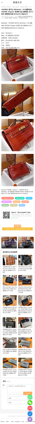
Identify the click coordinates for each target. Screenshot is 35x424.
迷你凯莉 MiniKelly (23, 17)
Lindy (22, 421)
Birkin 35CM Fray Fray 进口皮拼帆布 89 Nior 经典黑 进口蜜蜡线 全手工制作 (25, 331)
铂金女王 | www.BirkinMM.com (25, 16)
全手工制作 (25, 201)
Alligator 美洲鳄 (24, 7)
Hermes (2, 421)
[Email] (30, 408)
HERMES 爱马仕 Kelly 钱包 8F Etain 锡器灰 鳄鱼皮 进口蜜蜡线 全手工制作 (25, 352)
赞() (17, 226)
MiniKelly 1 (15, 17)
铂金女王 (9, 7)
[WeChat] (30, 402)
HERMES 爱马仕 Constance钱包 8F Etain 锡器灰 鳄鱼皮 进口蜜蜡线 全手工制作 (10, 372)
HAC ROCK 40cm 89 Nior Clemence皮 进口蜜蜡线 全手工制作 (25, 268)
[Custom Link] (30, 413)
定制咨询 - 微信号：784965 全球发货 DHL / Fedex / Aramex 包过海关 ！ (17, 229)
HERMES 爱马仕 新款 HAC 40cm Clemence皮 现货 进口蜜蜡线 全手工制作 (9, 269)
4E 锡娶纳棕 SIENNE (8, 198)
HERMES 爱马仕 (7, 201)
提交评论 (27, 393)
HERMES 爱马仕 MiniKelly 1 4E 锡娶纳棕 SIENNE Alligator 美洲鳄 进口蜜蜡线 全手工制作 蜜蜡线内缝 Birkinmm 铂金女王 (17, 191)
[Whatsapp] (30, 397)
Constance (17, 421)
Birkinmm (29, 198)
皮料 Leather (16, 7)
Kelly (12, 421)
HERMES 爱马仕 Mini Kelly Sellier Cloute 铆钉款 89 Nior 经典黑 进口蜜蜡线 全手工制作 (10, 309)
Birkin (7, 421)
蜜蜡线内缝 (5, 205)
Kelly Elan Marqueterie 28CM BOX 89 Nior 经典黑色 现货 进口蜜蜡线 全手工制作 (25, 289)
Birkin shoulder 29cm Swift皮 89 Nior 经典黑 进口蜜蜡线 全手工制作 (10, 288)
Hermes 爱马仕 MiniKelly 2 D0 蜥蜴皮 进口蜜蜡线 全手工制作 (10, 351)
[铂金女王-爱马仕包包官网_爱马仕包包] (17, 2)
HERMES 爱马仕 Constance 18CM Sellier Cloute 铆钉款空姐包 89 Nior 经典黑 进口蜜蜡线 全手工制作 (25, 310)
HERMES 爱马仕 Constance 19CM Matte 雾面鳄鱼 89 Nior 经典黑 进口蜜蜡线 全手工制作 (10, 331)
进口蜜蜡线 (14, 205)
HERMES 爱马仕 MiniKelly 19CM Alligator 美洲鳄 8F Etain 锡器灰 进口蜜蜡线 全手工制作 (25, 372)
